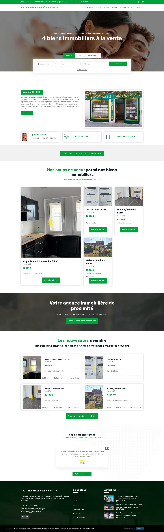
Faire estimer (93, 56)
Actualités (76, 513)
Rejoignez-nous (126, 7)
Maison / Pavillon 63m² (54, 389)
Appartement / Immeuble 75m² (40, 261)
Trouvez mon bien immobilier (82, 320)
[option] (82, 457)
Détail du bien (50, 280)
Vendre (106, 7)
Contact (138, 7)
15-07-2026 (121, 509)
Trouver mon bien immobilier (82, 416)
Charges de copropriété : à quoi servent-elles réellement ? (127, 497)
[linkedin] (143, 2)
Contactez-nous (79, 517)
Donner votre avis (83, 474)
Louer (99, 7)
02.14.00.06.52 (26, 2)
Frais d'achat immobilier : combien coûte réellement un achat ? (128, 514)
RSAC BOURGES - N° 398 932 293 (45, 2)
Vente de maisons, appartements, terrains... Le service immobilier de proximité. (82, 33)
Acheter (90, 7)
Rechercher (118, 64)
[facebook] (138, 2)
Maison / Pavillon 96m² (116, 389)
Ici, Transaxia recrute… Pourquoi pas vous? (82, 153)
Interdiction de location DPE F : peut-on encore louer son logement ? (129, 506)
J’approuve (140, 528)
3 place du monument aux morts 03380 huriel (75, 2)
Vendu (114, 7)
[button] (46, 64)
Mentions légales (129, 528)
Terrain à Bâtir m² (96, 209)
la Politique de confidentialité (81, 528)
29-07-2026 (121, 501)
